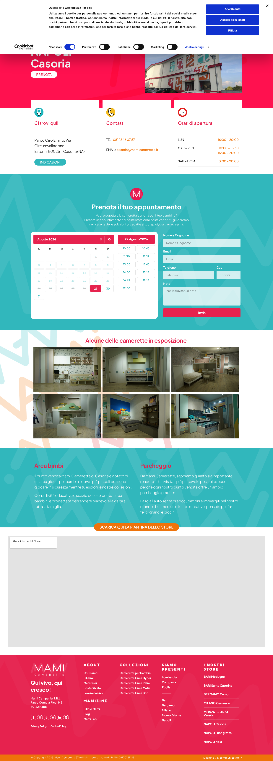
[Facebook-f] (33, 717)
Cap (219, 267)
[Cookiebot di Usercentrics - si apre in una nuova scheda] (24, 47)
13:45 (146, 264)
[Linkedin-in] (59, 717)
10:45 (146, 248)
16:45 (126, 280)
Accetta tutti (232, 9)
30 (108, 288)
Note (166, 283)
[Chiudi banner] (267, 5)
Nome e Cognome (176, 235)
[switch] (104, 47)
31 (39, 296)
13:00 (126, 264)
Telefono (169, 267)
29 (96, 288)
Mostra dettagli (194, 47)
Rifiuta (232, 30)
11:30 (127, 256)
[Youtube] (53, 717)
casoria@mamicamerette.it (137, 150)
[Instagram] (40, 717)
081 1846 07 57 (124, 140)
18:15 (146, 280)
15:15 (146, 272)
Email (167, 251)
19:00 (126, 288)
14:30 (126, 272)
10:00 (126, 248)
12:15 (146, 256)
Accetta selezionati (232, 19)
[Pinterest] (66, 717)
